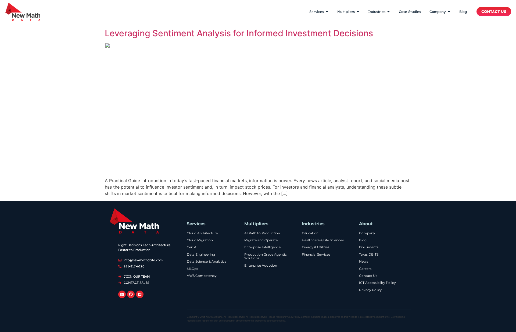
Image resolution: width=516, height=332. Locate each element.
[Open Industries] (388, 12)
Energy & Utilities (315, 247)
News (363, 261)
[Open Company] (449, 12)
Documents (368, 247)
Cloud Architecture (202, 233)
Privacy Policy (370, 290)
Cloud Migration (200, 240)
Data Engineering (201, 254)
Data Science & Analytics (206, 261)
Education (310, 233)
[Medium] (140, 294)
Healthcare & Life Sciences (323, 240)
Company (367, 233)
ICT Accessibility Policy (377, 283)
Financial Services (316, 254)
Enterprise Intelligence (262, 247)
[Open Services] (327, 12)
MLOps (192, 269)
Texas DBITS (368, 254)
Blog (363, 240)
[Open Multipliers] (358, 12)
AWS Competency (202, 276)
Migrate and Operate (261, 240)
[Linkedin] (122, 294)
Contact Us (368, 276)
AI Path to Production (262, 233)
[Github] (131, 294)
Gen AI (192, 247)
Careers (365, 269)
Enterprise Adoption (260, 265)
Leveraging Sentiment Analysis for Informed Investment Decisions (239, 33)
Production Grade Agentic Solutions (265, 256)
